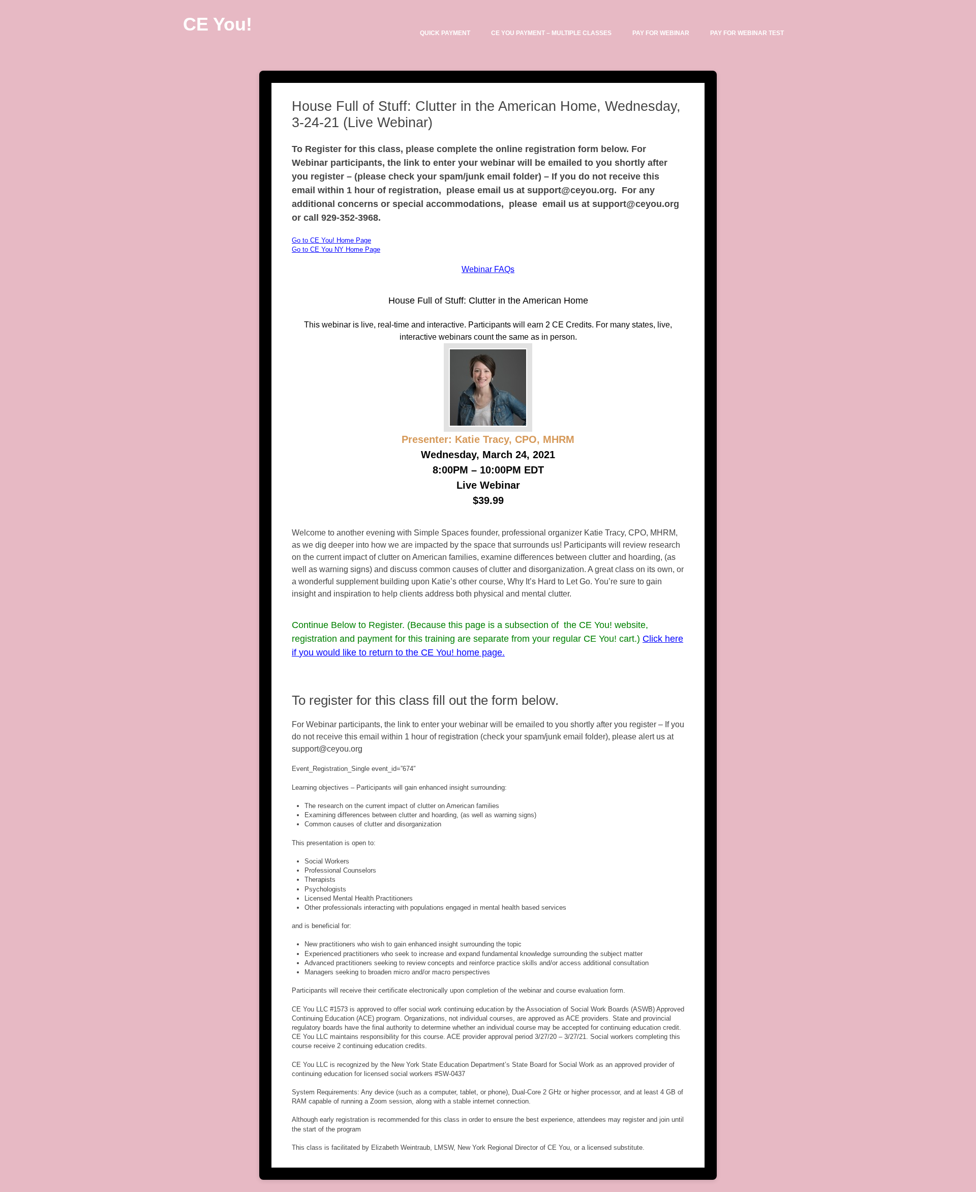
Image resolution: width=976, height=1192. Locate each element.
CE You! (217, 24)
